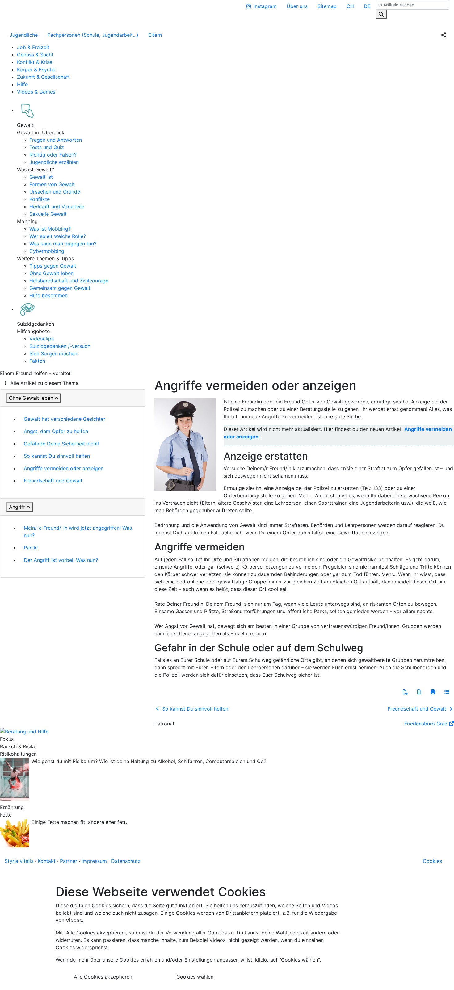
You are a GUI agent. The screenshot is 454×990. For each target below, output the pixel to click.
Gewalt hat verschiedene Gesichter (64, 419)
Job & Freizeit (33, 47)
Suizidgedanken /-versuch (59, 346)
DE (367, 6)
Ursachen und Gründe (54, 192)
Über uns (297, 6)
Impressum (94, 861)
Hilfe (22, 84)
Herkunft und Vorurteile (56, 206)
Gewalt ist (41, 177)
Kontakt (47, 861)
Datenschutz (126, 861)
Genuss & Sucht (35, 55)
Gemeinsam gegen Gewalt (59, 288)
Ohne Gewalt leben (51, 273)
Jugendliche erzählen (54, 162)
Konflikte (39, 199)
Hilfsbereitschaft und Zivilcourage (68, 281)
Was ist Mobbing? (50, 229)
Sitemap (327, 6)
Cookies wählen (194, 977)
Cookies (432, 861)
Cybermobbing (46, 251)
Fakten (37, 361)
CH (350, 6)
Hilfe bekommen (48, 295)
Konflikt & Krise (34, 62)
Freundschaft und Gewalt (53, 481)
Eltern (155, 35)
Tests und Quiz (46, 147)
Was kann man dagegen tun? (62, 243)
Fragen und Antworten (55, 140)
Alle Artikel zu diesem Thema (44, 383)
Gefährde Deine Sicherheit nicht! (61, 444)
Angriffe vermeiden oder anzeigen (63, 468)
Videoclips (41, 339)
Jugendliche (24, 35)
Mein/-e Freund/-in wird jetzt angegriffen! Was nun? (78, 531)
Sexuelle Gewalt (48, 214)
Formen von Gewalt (52, 184)
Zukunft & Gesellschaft (43, 77)
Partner (68, 861)
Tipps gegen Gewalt (52, 266)
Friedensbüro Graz (426, 724)
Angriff (17, 507)
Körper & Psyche (36, 69)
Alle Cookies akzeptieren (103, 977)
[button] (405, 692)
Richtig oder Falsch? (53, 155)
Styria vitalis (19, 861)
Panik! (31, 548)
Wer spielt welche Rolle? (57, 236)
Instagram (265, 6)
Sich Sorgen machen (53, 353)
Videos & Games (36, 92)
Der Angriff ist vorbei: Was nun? (61, 560)
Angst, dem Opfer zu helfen (56, 431)
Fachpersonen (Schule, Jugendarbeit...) (93, 35)
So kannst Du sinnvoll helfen (57, 456)
